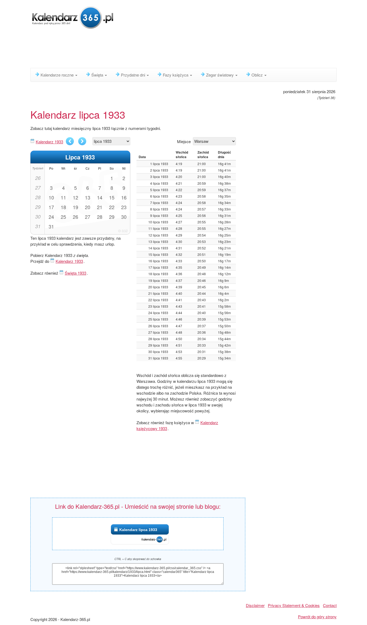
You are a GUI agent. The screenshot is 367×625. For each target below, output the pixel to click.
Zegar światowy (220, 75)
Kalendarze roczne (58, 75)
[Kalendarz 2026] (72, 17)
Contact (330, 605)
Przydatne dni (133, 75)
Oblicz (257, 75)
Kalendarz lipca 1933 (138, 530)
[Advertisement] (160, 50)
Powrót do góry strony (317, 616)
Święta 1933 (75, 273)
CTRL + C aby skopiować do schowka (137, 559)
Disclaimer (255, 605)
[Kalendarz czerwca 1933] (70, 141)
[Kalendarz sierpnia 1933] (82, 141)
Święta (97, 75)
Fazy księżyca (176, 75)
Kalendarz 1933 (49, 141)
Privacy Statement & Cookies (294, 605)
